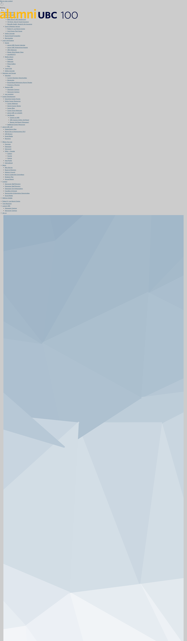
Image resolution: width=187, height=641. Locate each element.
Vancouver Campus (13, 92)
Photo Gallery (11, 64)
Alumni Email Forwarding (12, 36)
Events (7, 43)
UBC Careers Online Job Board (19, 120)
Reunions (8, 138)
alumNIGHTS (11, 54)
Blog (8, 66)
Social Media (9, 136)
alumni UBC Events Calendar (16, 45)
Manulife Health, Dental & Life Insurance (19, 24)
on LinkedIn (14, 113)
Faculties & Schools (11, 191)
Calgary (9, 153)
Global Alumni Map (10, 129)
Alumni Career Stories (14, 106)
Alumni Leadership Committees (14, 174)
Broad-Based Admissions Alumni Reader (19, 82)
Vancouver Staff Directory (13, 184)
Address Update (7, 198)
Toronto (9, 156)
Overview (8, 144)
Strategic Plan (9, 177)
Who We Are (9, 167)
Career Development (8, 96)
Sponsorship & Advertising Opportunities (17, 193)
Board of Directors (10, 170)
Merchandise (9, 38)
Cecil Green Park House (14, 31)
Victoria (9, 158)
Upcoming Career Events (12, 99)
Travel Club (8, 68)
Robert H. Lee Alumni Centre (16, 29)
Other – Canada (10, 151)
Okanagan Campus (13, 89)
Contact (4, 181)
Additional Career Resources (16, 124)
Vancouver (8, 149)
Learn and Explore (8, 40)
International (9, 163)
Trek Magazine (7, 203)
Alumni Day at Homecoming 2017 (15, 131)
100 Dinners (8, 134)
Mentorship (10, 80)
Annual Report (9, 179)
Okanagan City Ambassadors (14, 188)
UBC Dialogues (12, 50)
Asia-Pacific (8, 160)
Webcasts (10, 61)
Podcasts (10, 59)
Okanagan (8, 146)
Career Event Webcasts (14, 110)
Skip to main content (6, 1)
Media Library (9, 57)
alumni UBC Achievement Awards (17, 47)
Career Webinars (12, 103)
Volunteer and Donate (9, 73)
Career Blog (11, 108)
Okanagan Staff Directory (12, 186)
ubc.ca (4, 213)
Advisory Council (10, 172)
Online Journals (10, 33)
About (4, 165)
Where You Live (7, 142)
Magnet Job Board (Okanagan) (19, 122)
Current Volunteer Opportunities (17, 78)
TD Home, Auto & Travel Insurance (18, 22)
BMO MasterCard (16, 19)
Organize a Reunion (13, 85)
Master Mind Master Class (15, 52)
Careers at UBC (14, 117)
